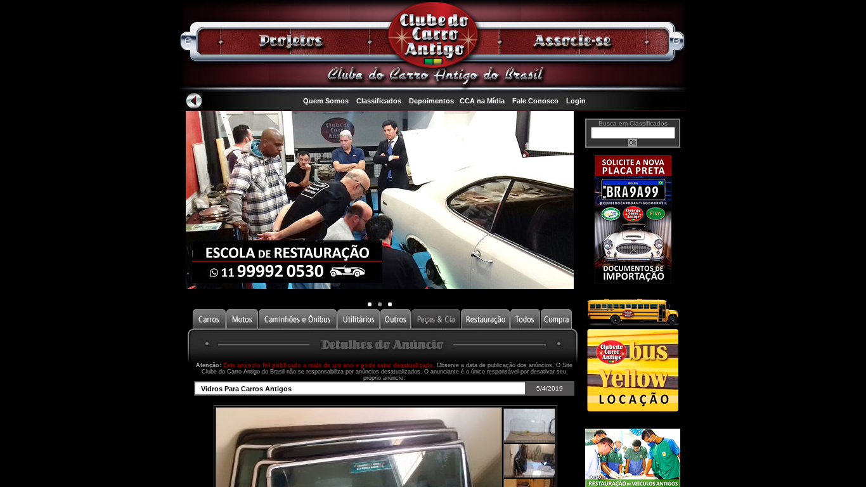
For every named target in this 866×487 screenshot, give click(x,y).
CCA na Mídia (482, 101)
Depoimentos (431, 101)
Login (576, 101)
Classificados (378, 101)
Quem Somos (326, 101)
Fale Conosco (535, 101)
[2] (390, 304)
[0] (370, 304)
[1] (380, 304)
